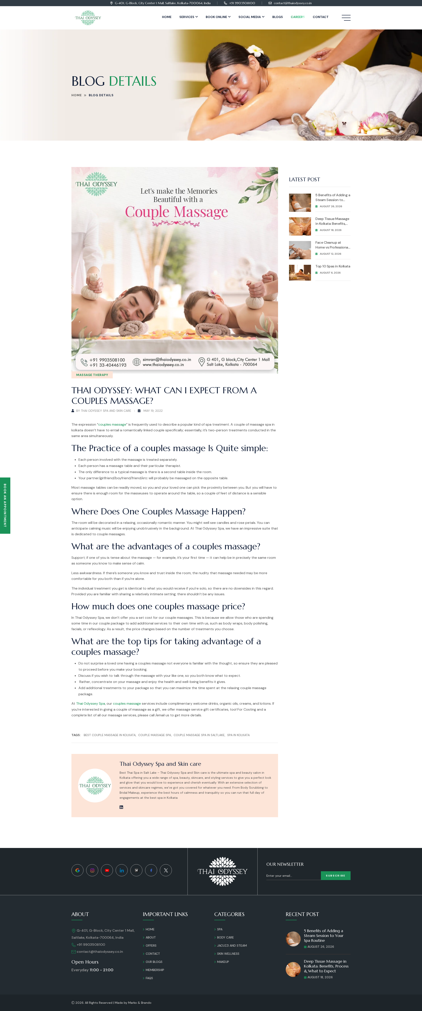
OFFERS (151, 945)
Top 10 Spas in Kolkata (332, 266)
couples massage (112, 424)
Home (166, 17)
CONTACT (153, 953)
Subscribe (336, 875)
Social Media (249, 17)
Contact (321, 17)
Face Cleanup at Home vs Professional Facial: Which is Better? (332, 249)
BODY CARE (225, 937)
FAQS (149, 978)
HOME (150, 929)
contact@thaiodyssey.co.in (293, 3)
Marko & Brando (139, 1003)
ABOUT (151, 937)
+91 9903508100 (242, 3)
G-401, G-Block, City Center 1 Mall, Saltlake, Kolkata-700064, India (163, 3)
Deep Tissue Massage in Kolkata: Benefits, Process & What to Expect (332, 226)
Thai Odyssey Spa (90, 703)
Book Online (216, 17)
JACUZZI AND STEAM (232, 945)
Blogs (277, 17)
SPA (219, 929)
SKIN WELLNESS (228, 953)
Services (186, 17)
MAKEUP (223, 961)
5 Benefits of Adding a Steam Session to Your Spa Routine (332, 200)
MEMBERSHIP (155, 969)
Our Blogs (154, 961)
